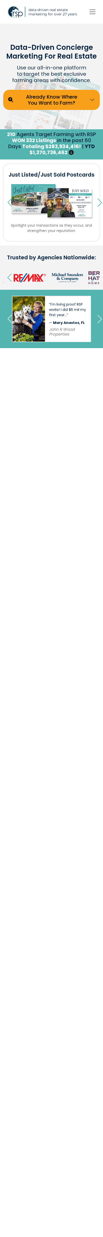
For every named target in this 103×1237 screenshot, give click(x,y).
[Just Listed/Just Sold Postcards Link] (51, 198)
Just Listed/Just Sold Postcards (51, 175)
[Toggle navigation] (92, 12)
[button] (71, 152)
